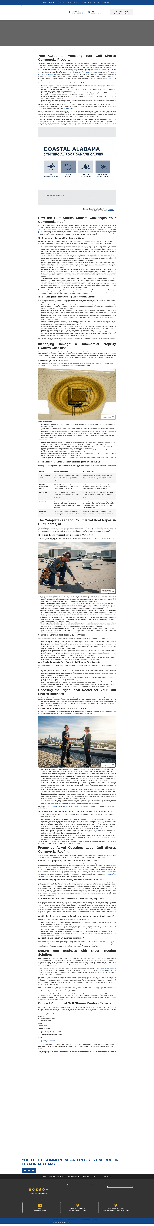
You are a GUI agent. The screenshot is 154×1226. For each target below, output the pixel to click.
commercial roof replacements (105, 968)
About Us (52, 2)
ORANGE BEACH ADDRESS (115, 1208)
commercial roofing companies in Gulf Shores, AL (65, 806)
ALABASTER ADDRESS (77, 1208)
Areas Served (72, 2)
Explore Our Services (47, 1042)
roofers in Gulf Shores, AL (108, 841)
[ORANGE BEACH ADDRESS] (116, 1205)
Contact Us (107, 2)
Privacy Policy (96, 1220)
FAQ (94, 2)
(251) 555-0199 (68, 108)
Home (44, 2)
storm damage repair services (79, 293)
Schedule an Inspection (48, 1040)
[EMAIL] (40, 1205)
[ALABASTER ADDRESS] (78, 1205)
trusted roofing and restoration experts (85, 72)
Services (60, 2)
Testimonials (86, 2)
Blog (99, 2)
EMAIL (40, 1208)
